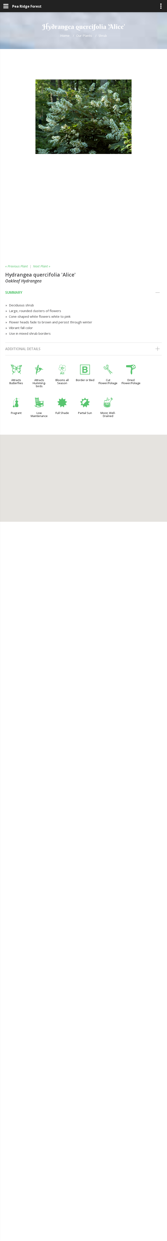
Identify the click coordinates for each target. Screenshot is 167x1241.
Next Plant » (41, 266)
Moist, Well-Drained (107, 414)
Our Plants (84, 35)
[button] (83, 475)
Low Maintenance (39, 414)
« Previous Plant (16, 266)
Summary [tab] (13, 292)
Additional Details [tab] (22, 348)
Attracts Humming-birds (39, 383)
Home (65, 35)
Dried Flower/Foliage (131, 381)
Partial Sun (85, 413)
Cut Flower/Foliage (108, 381)
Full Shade (62, 413)
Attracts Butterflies (16, 381)
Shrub (103, 35)
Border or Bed (85, 380)
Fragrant (16, 413)
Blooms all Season (62, 381)
